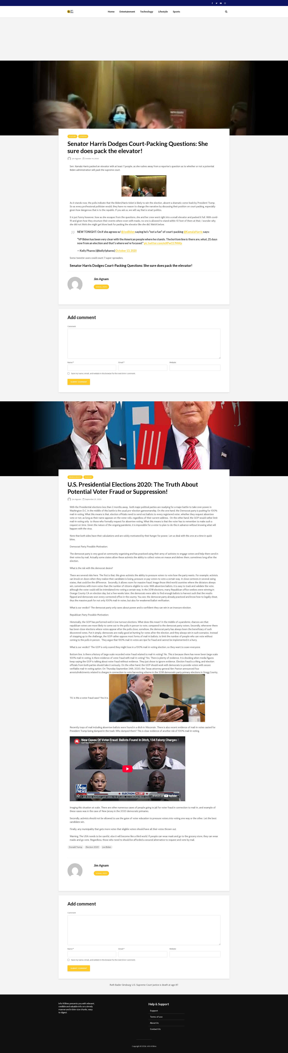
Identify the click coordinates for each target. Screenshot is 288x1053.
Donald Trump (75, 847)
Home (111, 11)
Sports (176, 11)
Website (173, 362)
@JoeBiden (128, 231)
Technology (146, 11)
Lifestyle (163, 11)
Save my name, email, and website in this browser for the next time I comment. (103, 373)
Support (154, 1010)
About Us (154, 1023)
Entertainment (127, 11)
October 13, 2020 (126, 250)
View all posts (101, 287)
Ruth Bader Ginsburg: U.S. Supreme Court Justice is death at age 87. (144, 984)
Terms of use (156, 1016)
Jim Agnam (76, 158)
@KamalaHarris (193, 231)
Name (71, 362)
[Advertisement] (144, 40)
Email (121, 362)
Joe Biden (106, 847)
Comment (72, 326)
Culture (72, 136)
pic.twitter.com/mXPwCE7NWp (163, 243)
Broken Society (75, 477)
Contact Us (155, 1029)
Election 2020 (92, 847)
